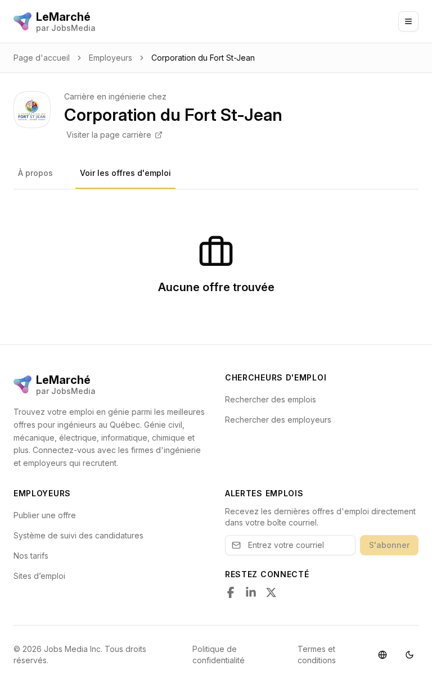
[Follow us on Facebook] (230, 592)
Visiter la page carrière (108, 134)
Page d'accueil (42, 57)
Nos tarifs (31, 555)
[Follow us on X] (271, 592)
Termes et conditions (317, 654)
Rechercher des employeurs (278, 419)
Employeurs (110, 57)
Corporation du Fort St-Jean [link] (203, 57)
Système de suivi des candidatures (78, 535)
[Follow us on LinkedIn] (250, 592)
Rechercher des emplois (270, 399)
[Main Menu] (408, 21)
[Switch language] (383, 655)
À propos (35, 173)
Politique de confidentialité (218, 654)
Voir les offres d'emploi (125, 173)
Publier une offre (45, 515)
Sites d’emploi (39, 576)
